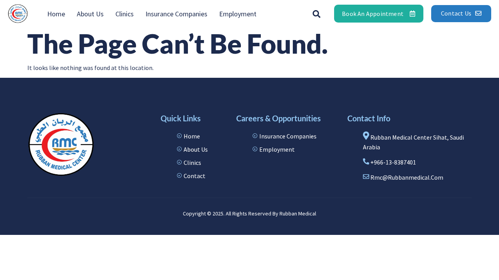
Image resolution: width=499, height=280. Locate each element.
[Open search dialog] (316, 13)
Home (56, 13)
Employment (238, 13)
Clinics (124, 13)
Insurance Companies (176, 13)
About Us (90, 13)
